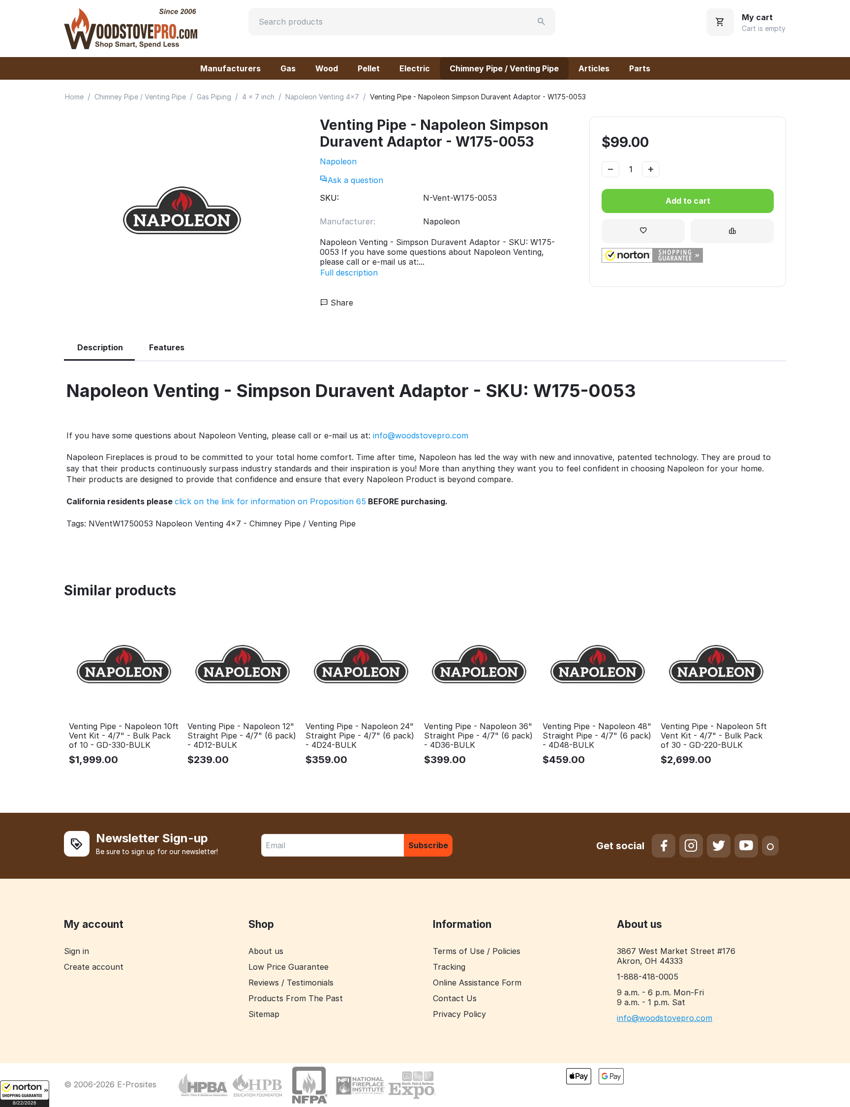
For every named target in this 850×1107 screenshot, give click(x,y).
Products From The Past (295, 998)
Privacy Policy (459, 1014)
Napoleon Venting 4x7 (322, 96)
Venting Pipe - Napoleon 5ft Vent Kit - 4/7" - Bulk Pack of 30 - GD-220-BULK (714, 736)
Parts (639, 68)
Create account (93, 967)
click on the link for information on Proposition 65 (270, 501)
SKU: (329, 198)
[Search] (541, 21)
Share (340, 303)
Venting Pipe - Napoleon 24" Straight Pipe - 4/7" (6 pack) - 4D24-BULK (359, 736)
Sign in (76, 951)
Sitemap (263, 1014)
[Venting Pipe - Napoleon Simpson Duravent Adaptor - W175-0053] (182, 211)
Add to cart (688, 201)
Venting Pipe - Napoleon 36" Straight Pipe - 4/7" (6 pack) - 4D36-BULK (478, 736)
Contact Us (455, 998)
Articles (593, 68)
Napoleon (338, 161)
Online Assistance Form (477, 982)
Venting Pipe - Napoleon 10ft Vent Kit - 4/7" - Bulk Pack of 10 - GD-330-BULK (124, 736)
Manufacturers (230, 68)
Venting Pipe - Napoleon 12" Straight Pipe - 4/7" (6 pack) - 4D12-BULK (241, 736)
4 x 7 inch (258, 96)
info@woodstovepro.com (420, 435)
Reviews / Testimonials (291, 982)
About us (265, 951)
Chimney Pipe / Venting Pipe (504, 68)
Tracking (449, 967)
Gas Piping (214, 96)
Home (74, 96)
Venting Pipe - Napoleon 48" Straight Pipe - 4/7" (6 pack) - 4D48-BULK (597, 736)
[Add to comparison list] (732, 231)
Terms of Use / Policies (476, 951)
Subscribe (428, 845)
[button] (24, 1093)
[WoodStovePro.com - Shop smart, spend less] (130, 27)
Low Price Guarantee (288, 967)
